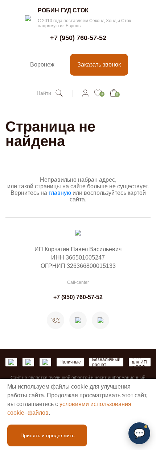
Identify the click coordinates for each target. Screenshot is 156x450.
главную (60, 193)
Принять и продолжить (47, 435)
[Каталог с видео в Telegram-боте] (100, 320)
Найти (44, 93)
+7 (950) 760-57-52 (78, 37)
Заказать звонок (99, 64)
